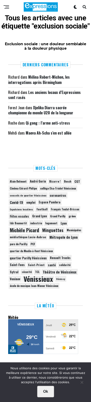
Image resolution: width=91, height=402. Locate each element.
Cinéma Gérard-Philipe (23, 188)
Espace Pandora (49, 202)
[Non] (82, 383)
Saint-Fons (17, 265)
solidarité (64, 265)
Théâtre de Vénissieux (60, 271)
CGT (77, 181)
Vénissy (60, 279)
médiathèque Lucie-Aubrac (28, 237)
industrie (36, 223)
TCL (37, 272)
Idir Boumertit (18, 223)
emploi (30, 202)
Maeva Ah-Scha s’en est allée (48, 133)
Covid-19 (16, 202)
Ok (45, 391)
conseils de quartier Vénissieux (28, 195)
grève (72, 216)
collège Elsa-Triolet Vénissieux (58, 188)
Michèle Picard (24, 230)
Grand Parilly (57, 216)
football (42, 209)
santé (52, 265)
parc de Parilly (18, 244)
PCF (33, 244)
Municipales (74, 230)
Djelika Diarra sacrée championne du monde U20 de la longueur (40, 110)
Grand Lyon (39, 216)
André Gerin (38, 181)
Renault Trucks (60, 258)
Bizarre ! (55, 181)
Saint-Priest (36, 265)
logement (51, 223)
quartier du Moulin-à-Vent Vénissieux (31, 251)
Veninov (15, 279)
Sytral (14, 272)
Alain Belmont (18, 181)
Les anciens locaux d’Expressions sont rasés (44, 95)
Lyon (64, 223)
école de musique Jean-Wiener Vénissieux (34, 286)
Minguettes (52, 230)
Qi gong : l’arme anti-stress (48, 123)
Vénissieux (38, 279)
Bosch (67, 181)
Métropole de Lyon (63, 237)
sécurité (27, 272)
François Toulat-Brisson (65, 209)
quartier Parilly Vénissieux (28, 258)
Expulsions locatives (21, 209)
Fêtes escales (19, 216)
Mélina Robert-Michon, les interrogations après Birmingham (39, 79)
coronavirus (58, 195)
